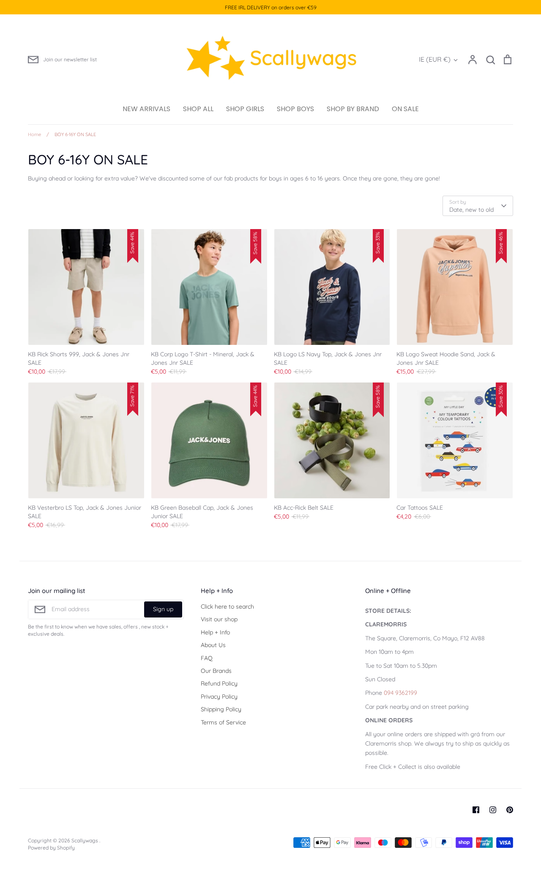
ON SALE (405, 109)
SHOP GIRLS (245, 109)
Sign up (163, 609)
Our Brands (216, 671)
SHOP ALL (198, 109)
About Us (213, 645)
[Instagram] (492, 809)
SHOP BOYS (295, 109)
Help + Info (215, 632)
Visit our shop (219, 619)
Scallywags (85, 840)
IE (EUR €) (435, 59)
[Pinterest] (509, 809)
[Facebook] (475, 809)
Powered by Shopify (51, 847)
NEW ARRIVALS (146, 109)
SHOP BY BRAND (353, 109)
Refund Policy (219, 683)
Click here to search (227, 606)
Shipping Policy (221, 709)
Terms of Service (223, 722)
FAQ (207, 658)
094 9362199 (400, 693)
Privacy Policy (219, 696)
